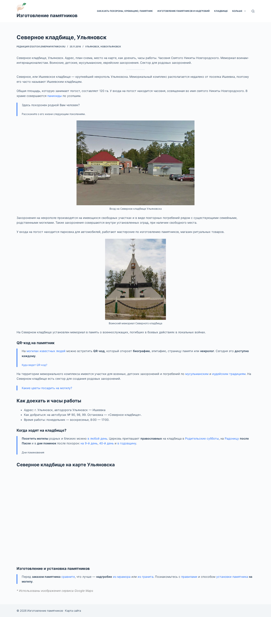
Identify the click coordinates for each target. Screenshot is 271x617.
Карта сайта (73, 610)
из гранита (145, 576)
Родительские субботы (202, 438)
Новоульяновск (110, 46)
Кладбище (221, 11)
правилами (189, 576)
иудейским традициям (229, 374)
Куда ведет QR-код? (34, 364)
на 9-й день (89, 443)
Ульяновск (92, 46)
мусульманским (197, 374)
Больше (237, 11)
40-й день (106, 443)
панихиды (54, 96)
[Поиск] (253, 11)
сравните (68, 576)
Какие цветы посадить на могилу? (47, 388)
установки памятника (232, 576)
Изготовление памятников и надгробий (183, 11)
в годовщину (126, 443)
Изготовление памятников (47, 15)
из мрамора (122, 576)
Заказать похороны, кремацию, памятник (125, 11)
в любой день (97, 438)
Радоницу (232, 438)
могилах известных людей (46, 351)
